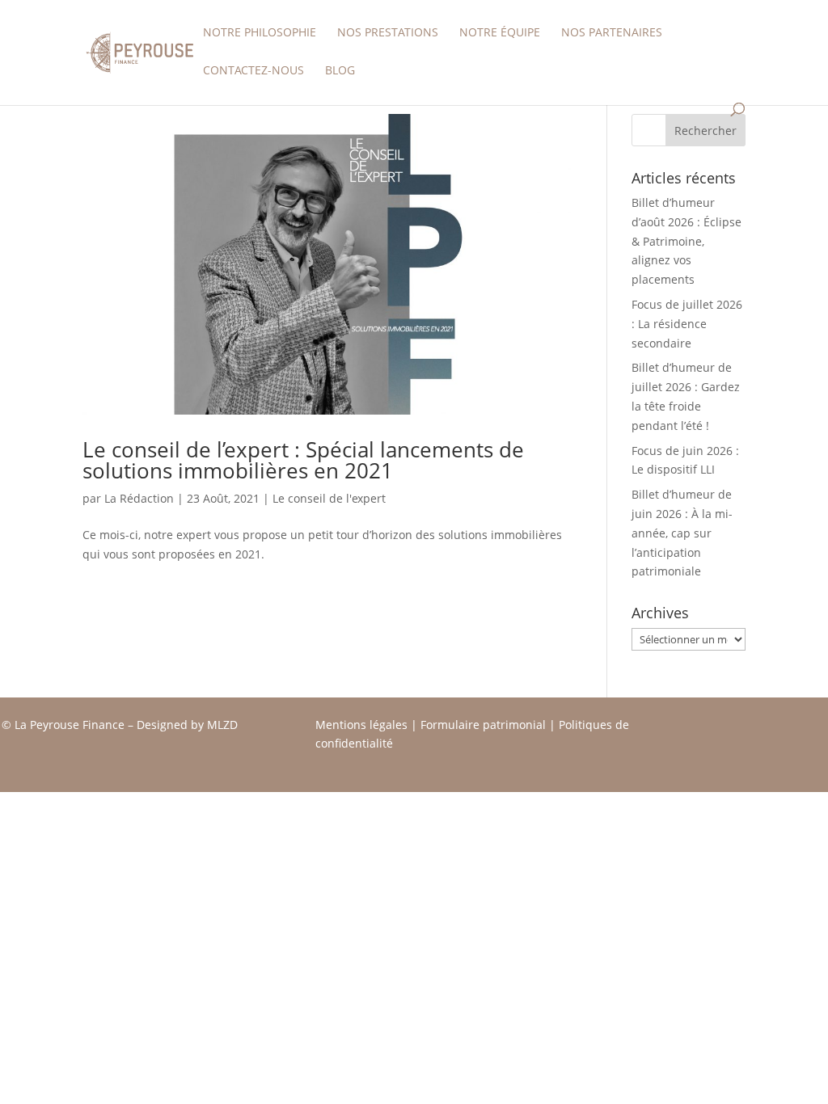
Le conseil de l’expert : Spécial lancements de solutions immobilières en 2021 (303, 460)
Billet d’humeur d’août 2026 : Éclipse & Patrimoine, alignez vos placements (686, 241)
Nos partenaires (611, 33)
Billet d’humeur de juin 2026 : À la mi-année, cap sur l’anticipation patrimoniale (682, 533)
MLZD (224, 724)
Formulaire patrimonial (483, 724)
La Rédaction (139, 498)
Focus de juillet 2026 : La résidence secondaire (687, 324)
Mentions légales (361, 724)
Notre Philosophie (259, 33)
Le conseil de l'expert (329, 498)
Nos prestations (387, 33)
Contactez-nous (253, 71)
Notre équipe (499, 33)
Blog (340, 71)
